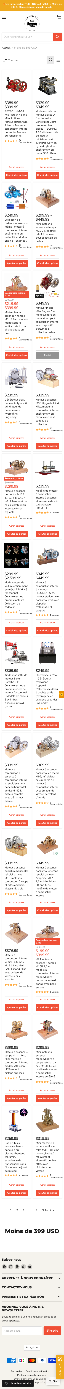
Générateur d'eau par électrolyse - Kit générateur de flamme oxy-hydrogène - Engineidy (16, 408)
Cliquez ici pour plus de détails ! (36, 7)
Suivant (47, 1210)
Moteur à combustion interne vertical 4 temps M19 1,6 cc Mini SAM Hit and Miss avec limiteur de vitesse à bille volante (16, 967)
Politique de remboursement (32, 1375)
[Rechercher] (57, 37)
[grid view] (50, 60)
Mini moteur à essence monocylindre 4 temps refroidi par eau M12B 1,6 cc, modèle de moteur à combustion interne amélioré (46, 1064)
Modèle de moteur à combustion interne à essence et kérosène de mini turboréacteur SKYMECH (47, 499)
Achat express (16, 167)
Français (30, 1347)
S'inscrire (52, 1331)
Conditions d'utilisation (37, 1371)
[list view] (58, 60)
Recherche (16, 1371)
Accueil (6, 47)
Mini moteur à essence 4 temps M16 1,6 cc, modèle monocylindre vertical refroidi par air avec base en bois (16, 322)
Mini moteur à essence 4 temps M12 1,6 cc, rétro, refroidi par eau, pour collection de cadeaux (46, 232)
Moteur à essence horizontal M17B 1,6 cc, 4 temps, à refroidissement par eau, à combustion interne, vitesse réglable (16, 501)
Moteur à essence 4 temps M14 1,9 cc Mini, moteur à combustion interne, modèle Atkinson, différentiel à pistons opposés (16, 1062)
